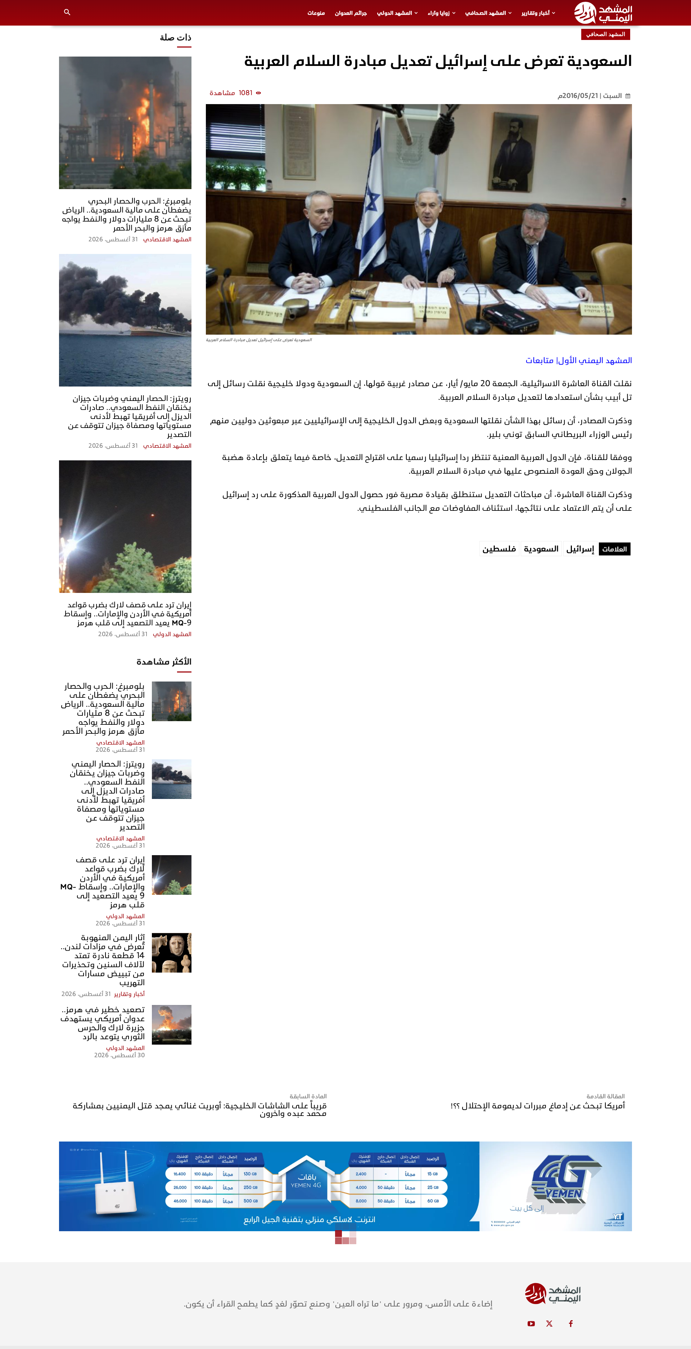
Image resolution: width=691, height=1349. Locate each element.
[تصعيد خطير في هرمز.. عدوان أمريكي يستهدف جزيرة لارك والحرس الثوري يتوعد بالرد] (171, 1025)
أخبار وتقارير (129, 994)
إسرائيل (580, 548)
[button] (67, 13)
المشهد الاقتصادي (167, 239)
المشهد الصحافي (605, 34)
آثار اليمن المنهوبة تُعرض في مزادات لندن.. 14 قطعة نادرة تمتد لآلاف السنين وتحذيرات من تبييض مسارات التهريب (102, 960)
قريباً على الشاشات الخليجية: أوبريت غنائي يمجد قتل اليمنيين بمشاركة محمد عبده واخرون (200, 1109)
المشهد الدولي (172, 634)
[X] (549, 1324)
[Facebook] (571, 1324)
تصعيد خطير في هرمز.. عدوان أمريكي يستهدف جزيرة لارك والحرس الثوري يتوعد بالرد (102, 1023)
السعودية (541, 548)
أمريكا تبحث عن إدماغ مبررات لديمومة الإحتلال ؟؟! (538, 1105)
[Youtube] (531, 1324)
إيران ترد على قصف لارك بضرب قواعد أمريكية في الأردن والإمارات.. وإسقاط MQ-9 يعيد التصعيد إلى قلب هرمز (127, 613)
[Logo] (603, 13)
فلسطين (499, 548)
